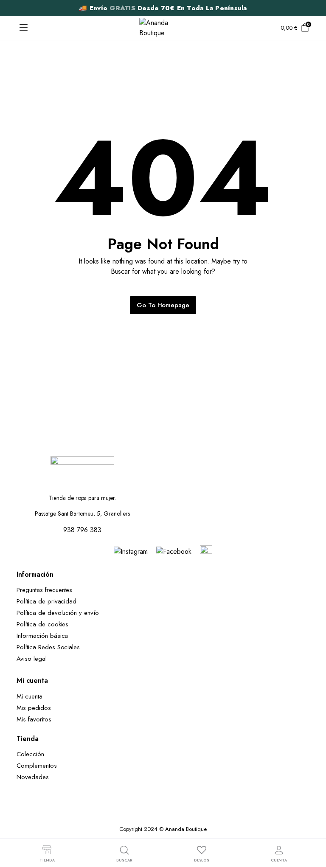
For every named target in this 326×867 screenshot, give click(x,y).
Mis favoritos (34, 719)
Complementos (37, 765)
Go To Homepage (163, 305)
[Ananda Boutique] (163, 28)
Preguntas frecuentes (44, 590)
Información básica (42, 635)
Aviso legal (32, 658)
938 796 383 (82, 530)
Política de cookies (42, 624)
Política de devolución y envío (58, 612)
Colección (30, 754)
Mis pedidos (34, 708)
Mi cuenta (29, 696)
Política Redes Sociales (50, 647)
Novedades (33, 777)
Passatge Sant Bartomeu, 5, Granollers (82, 513)
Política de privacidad (46, 601)
